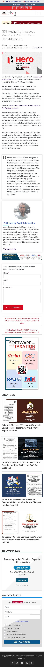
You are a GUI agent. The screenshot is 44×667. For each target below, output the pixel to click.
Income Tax (16, 4)
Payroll (33, 4)
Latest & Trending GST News (20, 48)
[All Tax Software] (22, 363)
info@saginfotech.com (32, 2)
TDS (23, 4)
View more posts (9, 249)
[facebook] (13, 7)
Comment (7, 288)
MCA (27, 4)
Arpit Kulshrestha (21, 45)
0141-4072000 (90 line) (13, 2)
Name (6, 273)
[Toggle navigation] (39, 13)
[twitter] (17, 7)
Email (6, 280)
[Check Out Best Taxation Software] (22, 257)
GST (10, 4)
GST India (6, 48)
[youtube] (30, 7)
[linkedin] (26, 7)
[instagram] (22, 7)
